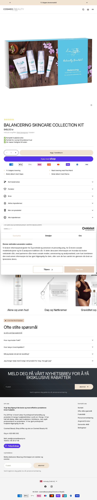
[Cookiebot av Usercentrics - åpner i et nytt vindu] (84, 229)
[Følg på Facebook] (45, 486)
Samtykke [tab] (17, 236)
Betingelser (82, 428)
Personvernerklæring (85, 418)
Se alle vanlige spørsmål (13, 333)
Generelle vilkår (83, 424)
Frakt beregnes (22, 132)
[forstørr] (91, 105)
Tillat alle (79, 269)
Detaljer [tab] (48, 236)
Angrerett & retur (84, 421)
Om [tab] (80, 236)
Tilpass (47, 269)
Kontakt (80, 408)
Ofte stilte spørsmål (85, 411)
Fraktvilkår (81, 414)
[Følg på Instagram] (51, 486)
